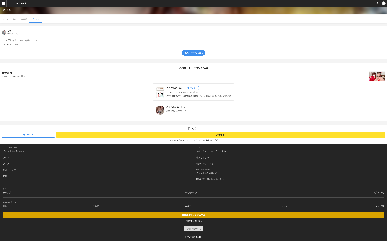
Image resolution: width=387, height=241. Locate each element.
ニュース (189, 205)
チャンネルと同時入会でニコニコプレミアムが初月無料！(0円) (193, 140)
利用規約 (7, 192)
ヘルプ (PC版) (377, 192)
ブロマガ (35, 19)
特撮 (5, 176)
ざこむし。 (7, 10)
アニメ (6, 163)
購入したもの (202, 157)
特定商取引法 (191, 192)
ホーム (5, 19)
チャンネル (284, 205)
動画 (15, 19)
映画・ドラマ (9, 169)
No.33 (6, 44)
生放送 (24, 19)
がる (12, 32)
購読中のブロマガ (204, 163)
